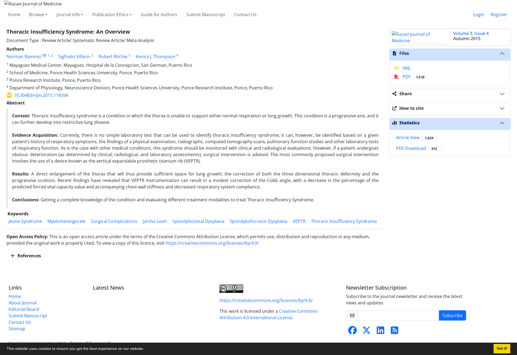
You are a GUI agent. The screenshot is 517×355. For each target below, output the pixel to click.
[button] (146, 349)
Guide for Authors (159, 14)
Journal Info (68, 14)
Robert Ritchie (113, 56)
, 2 (51, 55)
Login (478, 14)
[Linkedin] (380, 332)
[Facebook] (352, 332)
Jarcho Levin (155, 221)
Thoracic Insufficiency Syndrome (344, 221)
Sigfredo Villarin (74, 56)
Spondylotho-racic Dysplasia (258, 221)
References (28, 256)
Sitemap (17, 329)
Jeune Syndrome (25, 221)
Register (499, 14)
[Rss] (394, 332)
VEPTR (299, 221)
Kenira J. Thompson (155, 56)
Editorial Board (24, 309)
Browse (36, 14)
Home (14, 14)
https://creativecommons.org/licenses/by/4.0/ (212, 243)
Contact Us (245, 14)
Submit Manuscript (205, 14)
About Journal (23, 303)
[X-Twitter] (366, 332)
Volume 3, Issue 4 (471, 33)
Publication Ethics (110, 14)
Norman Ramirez (23, 56)
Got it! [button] (502, 348)
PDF (412, 77)
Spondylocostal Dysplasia (198, 221)
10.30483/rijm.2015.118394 (41, 95)
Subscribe (452, 315)
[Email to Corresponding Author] (44, 55)
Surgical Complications (114, 221)
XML (406, 68)
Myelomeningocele (66, 221)
